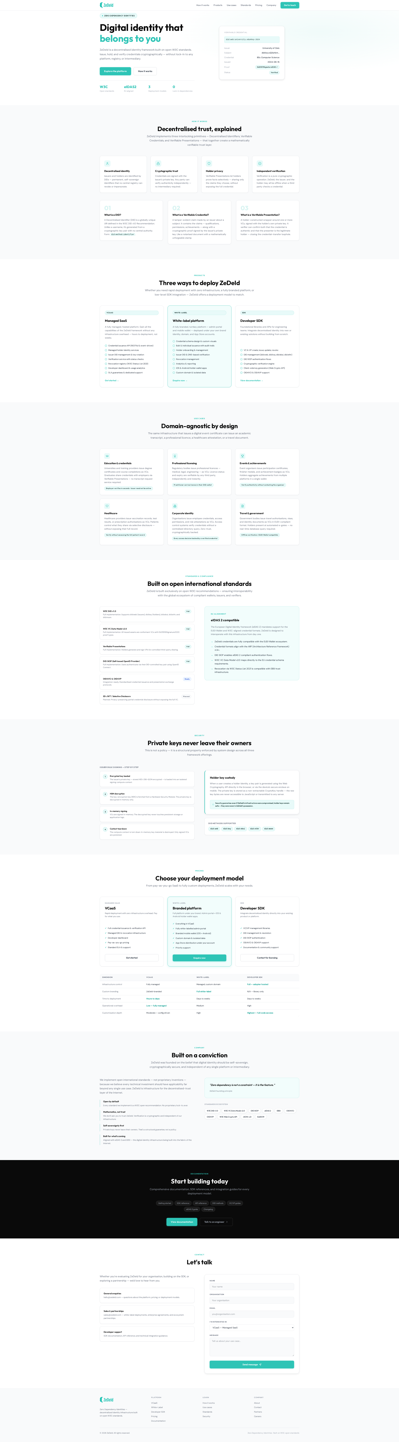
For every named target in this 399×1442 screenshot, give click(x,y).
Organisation (217, 1294)
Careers (257, 1416)
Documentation (158, 1421)
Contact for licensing (267, 957)
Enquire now (199, 958)
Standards (246, 5)
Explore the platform (115, 71)
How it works (202, 5)
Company (271, 5)
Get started (131, 957)
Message (214, 1335)
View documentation (182, 1221)
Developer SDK (158, 1412)
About (257, 1403)
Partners (258, 1412)
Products (218, 5)
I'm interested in (218, 1322)
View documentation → (251, 380)
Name (212, 1281)
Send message (250, 1364)
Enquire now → (180, 380)
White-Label (157, 1407)
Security (206, 1416)
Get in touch (290, 5)
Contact (258, 1407)
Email (212, 1308)
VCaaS (154, 1403)
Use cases (231, 5)
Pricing (258, 5)
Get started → (112, 380)
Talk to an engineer (214, 1221)
